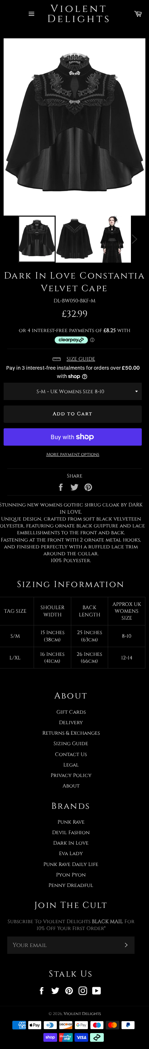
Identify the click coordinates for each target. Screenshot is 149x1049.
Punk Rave (71, 822)
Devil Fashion (71, 832)
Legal (71, 764)
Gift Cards (71, 712)
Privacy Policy (71, 775)
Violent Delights (82, 1013)
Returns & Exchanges (71, 733)
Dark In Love (71, 843)
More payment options (72, 454)
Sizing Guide (71, 743)
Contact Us (71, 754)
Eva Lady (71, 853)
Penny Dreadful (70, 885)
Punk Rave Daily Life (70, 864)
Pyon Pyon (71, 874)
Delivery (71, 722)
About (71, 785)
